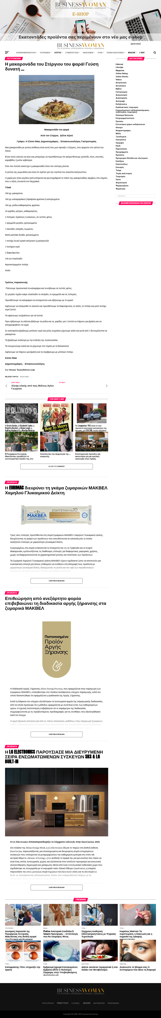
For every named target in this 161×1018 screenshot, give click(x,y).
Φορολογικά (121, 183)
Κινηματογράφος (123, 131)
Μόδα (118, 134)
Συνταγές (120, 167)
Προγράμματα (122, 152)
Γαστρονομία (121, 92)
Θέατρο (119, 127)
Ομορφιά (120, 143)
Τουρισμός (45, 52)
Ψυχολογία (120, 189)
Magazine (131, 52)
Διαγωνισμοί (121, 95)
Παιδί (118, 146)
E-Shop (142, 52)
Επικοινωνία (113, 1003)
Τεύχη (118, 170)
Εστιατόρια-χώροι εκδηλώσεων (130, 124)
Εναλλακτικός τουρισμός (127, 107)
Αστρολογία (121, 83)
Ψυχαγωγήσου (122, 186)
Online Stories (122, 77)
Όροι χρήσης (48, 1003)
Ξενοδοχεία (121, 137)
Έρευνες (119, 121)
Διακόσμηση (121, 98)
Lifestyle (57, 52)
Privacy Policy (62, 1003)
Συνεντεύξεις (72, 52)
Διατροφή (120, 101)
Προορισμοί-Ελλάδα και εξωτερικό (132, 158)
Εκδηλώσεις (121, 104)
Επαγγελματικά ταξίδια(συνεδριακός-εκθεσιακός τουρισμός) (133, 111)
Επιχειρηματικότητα (26, 52)
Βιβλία (119, 89)
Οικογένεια (88, 52)
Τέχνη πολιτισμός (115, 52)
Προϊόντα (120, 155)
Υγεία (99, 52)
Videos (119, 80)
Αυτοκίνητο (121, 86)
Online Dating (122, 73)
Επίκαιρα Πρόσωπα (124, 115)
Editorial (119, 64)
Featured (25, 377)
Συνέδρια (120, 161)
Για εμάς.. (75, 1003)
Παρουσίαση (121, 149)
